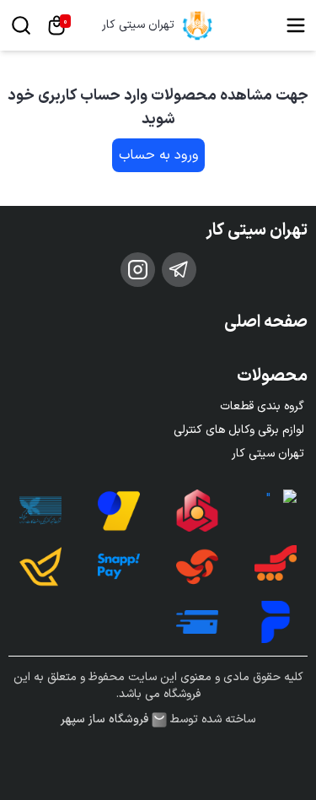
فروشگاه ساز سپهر (104, 719)
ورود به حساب (158, 155)
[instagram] (138, 269)
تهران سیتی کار (138, 25)
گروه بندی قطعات (262, 406)
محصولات (272, 376)
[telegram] (179, 269)
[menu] (296, 25)
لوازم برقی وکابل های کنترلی (239, 430)
